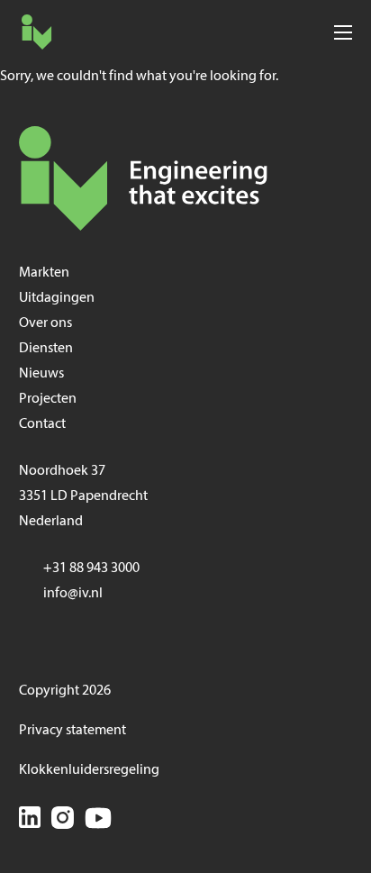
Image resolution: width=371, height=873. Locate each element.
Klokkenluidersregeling (89, 770)
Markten (44, 273)
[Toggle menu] (343, 32)
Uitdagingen (57, 298)
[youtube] (98, 821)
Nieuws (41, 374)
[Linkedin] (30, 820)
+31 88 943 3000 (91, 568)
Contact (42, 424)
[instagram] (62, 820)
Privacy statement (72, 730)
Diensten (46, 348)
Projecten (48, 399)
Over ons (45, 323)
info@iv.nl (73, 594)
